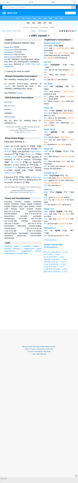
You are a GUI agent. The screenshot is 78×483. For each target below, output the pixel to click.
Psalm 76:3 (8, 173)
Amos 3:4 (8, 149)
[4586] (75, 222)
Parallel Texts (22, 253)
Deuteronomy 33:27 (52, 43)
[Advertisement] (39, 316)
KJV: (46, 53)
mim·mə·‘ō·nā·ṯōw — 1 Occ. (55, 259)
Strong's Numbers (12, 249)
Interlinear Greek (11, 246)
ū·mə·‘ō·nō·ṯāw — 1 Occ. (54, 267)
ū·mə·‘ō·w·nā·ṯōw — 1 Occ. (55, 264)
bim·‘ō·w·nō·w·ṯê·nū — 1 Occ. (56, 252)
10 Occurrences (50, 240)
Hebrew (14, 31)
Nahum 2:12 (49, 209)
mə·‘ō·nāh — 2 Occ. (52, 254)
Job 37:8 (14, 162)
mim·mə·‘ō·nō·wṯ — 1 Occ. (55, 262)
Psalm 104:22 (35, 152)
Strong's (8, 31)
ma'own (7, 86)
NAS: (46, 48)
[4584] (2, 222)
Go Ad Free (3, 478)
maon (12, 106)
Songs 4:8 (29, 154)
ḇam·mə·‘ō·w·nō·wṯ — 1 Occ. (56, 272)
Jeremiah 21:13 (10, 167)
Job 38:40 (48, 84)
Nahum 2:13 (9, 157)
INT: (45, 58)
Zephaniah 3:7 (50, 228)
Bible (3, 31)
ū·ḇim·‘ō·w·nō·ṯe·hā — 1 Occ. (56, 269)
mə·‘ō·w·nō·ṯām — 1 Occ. (54, 257)
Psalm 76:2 (48, 108)
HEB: (46, 46)
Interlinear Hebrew (31, 246)
